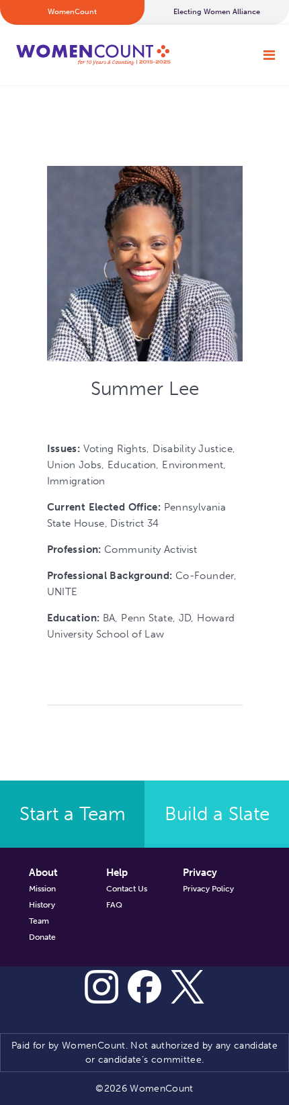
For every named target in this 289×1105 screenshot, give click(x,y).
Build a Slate (217, 814)
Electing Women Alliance (216, 11)
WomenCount (93, 55)
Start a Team (72, 814)
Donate (42, 937)
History (42, 905)
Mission (42, 888)
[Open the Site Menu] (269, 55)
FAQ (114, 905)
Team (39, 921)
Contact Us (126, 888)
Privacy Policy (208, 888)
